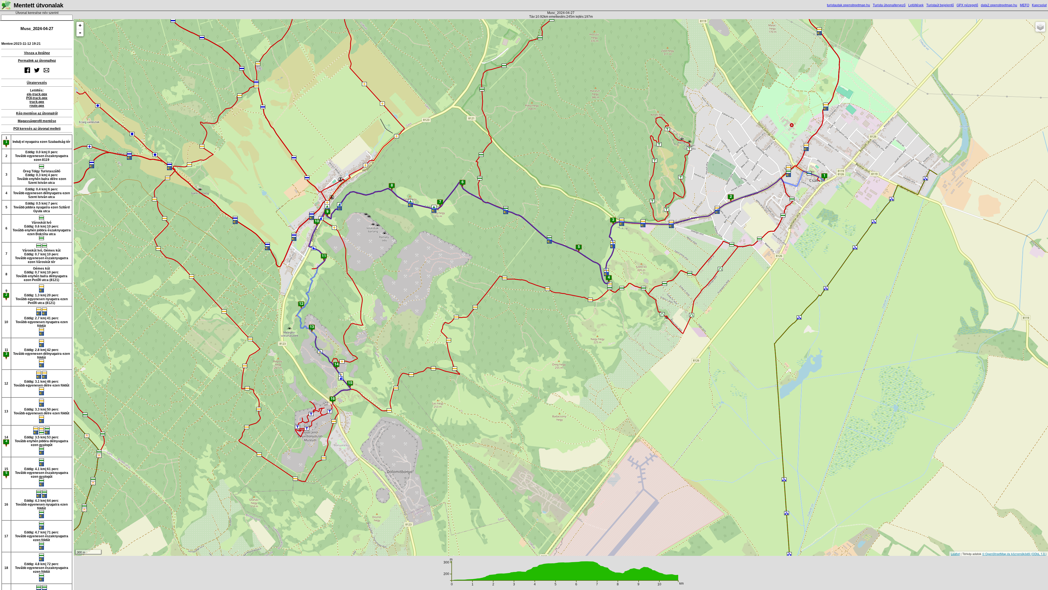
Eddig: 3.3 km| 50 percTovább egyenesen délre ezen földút (41, 411)
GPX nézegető (967, 5)
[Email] (46, 73)
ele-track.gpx (37, 94)
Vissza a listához (37, 53)
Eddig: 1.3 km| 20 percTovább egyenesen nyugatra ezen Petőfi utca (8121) (42, 299)
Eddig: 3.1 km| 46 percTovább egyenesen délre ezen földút (41, 383)
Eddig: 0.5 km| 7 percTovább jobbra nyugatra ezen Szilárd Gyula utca (41, 207)
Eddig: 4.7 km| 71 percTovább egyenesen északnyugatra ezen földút (41, 536)
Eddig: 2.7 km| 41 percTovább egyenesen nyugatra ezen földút (42, 322)
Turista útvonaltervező (889, 5)
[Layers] (1040, 27)
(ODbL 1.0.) (1039, 553)
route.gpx (36, 106)
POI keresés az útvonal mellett (37, 129)
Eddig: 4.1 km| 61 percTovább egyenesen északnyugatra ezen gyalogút (41, 473)
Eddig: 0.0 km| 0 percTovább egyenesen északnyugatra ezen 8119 (41, 156)
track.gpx (36, 102)
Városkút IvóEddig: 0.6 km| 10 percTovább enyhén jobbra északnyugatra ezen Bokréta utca (42, 228)
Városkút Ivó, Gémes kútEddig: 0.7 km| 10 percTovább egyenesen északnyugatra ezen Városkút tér (41, 256)
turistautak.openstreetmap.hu (848, 5)
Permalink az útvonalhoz (37, 61)
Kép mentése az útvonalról (37, 113)
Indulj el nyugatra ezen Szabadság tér (41, 142)
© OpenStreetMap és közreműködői (1006, 553)
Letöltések (916, 5)
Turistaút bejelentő (940, 5)
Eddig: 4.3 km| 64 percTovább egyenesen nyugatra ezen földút (42, 504)
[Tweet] (36, 73)
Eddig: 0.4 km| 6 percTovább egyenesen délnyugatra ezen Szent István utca (41, 193)
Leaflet (955, 553)
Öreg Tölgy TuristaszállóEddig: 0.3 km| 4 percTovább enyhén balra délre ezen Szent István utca (41, 177)
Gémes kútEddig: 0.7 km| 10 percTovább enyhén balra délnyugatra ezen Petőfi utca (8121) (41, 274)
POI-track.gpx (36, 98)
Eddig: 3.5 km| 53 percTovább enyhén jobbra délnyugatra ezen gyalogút (41, 441)
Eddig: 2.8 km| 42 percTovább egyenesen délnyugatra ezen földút (41, 353)
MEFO (1024, 5)
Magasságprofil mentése (37, 121)
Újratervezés (37, 83)
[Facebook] (27, 73)
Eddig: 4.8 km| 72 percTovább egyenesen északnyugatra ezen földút (41, 568)
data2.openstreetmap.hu (999, 5)
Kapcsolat (1039, 5)
